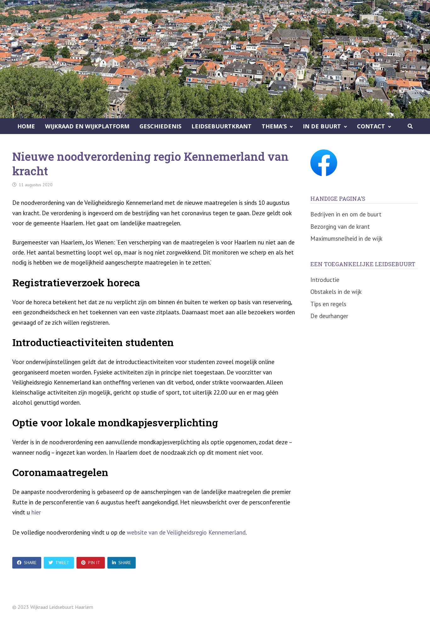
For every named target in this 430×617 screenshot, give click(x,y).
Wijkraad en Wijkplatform (87, 126)
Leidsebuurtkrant (221, 126)
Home (26, 126)
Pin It (94, 562)
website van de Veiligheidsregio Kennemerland (186, 532)
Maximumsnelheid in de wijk (346, 238)
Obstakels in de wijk (336, 291)
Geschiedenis (160, 126)
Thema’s (274, 126)
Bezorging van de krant (340, 226)
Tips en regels (328, 304)
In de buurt (322, 126)
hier (36, 512)
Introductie (324, 279)
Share (30, 562)
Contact (371, 126)
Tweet (62, 562)
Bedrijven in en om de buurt (346, 214)
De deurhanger (329, 316)
